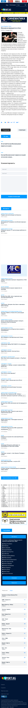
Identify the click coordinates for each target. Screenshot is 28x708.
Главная (3, 684)
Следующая (22, 130)
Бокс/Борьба (4, 26)
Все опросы (14, 536)
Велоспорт (11, 213)
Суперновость (4, 356)
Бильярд (7, 286)
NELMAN (12, 707)
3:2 (24, 609)
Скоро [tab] (11, 590)
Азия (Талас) (7, 571)
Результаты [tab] (5, 590)
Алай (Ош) (6, 545)
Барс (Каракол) (7, 567)
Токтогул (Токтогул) (8, 573)
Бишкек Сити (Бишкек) (9, 565)
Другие (2, 286)
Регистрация (12, 5)
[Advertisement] (14, 250)
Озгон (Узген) (7, 569)
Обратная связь (4, 690)
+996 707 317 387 (5, 694)
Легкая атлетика (12, 467)
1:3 (24, 628)
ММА (10, 460)
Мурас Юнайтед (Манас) (9, 555)
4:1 (24, 633)
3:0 (24, 623)
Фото (24, 395)
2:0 (24, 619)
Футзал (10, 228)
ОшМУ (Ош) (6, 553)
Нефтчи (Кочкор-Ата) (8, 551)
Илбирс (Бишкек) (7, 557)
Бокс (10, 26)
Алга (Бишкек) (7, 547)
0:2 (24, 652)
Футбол (10, 220)
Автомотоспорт (11, 356)
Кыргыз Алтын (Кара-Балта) (10, 559)
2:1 (24, 648)
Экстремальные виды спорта (15, 311)
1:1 (24, 599)
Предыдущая (6, 130)
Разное (10, 319)
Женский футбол (12, 392)
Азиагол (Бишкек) (8, 563)
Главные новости (4, 213)
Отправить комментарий (14, 196)
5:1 (24, 643)
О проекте (3, 687)
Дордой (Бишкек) (8, 549)
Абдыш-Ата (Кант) (8, 543)
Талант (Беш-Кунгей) (8, 561)
